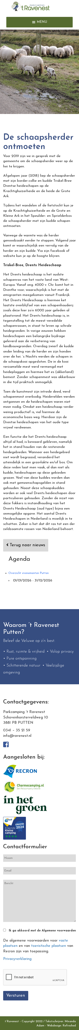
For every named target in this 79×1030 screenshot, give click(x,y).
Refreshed (69, 1025)
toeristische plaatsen (48, 946)
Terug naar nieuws (26, 545)
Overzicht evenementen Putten (28, 573)
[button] (42, 22)
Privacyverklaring (17, 959)
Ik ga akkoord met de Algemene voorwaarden (42, 930)
